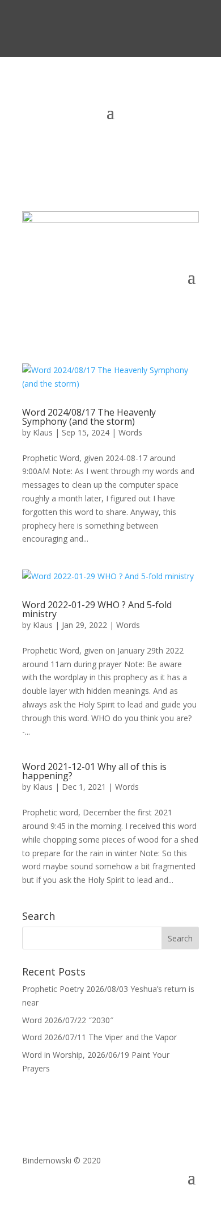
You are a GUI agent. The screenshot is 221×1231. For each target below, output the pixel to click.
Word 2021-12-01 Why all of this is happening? (94, 771)
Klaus (43, 432)
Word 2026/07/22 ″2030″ (67, 1020)
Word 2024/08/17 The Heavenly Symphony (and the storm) (89, 417)
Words (130, 432)
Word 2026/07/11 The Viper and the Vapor (99, 1037)
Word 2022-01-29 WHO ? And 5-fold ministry (97, 609)
